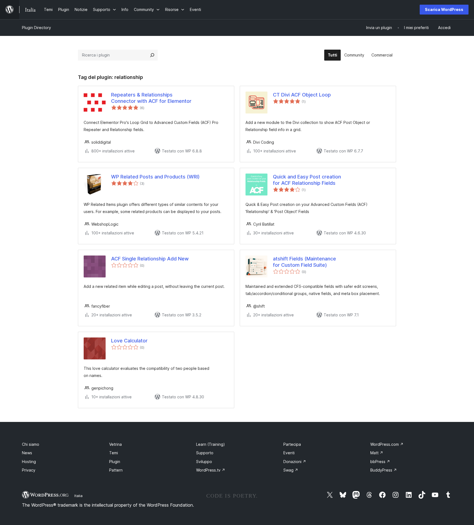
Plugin (114, 461)
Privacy (28, 470)
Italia (78, 495)
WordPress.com (387, 444)
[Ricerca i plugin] (152, 55)
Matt (376, 452)
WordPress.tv (210, 470)
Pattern (116, 470)
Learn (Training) (210, 444)
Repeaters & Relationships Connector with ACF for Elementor (151, 98)
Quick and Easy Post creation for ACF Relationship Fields (307, 180)
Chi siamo (30, 444)
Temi (113, 452)
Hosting (29, 461)
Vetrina (115, 444)
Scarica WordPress (444, 9)
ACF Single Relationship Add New (150, 259)
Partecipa (292, 444)
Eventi (289, 452)
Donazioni (294, 461)
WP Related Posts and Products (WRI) (155, 177)
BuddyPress (383, 470)
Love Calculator (129, 341)
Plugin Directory (36, 27)
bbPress (380, 461)
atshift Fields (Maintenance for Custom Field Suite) (304, 262)
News (27, 452)
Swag (290, 470)
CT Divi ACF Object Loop (302, 95)
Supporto (204, 452)
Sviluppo (204, 461)
